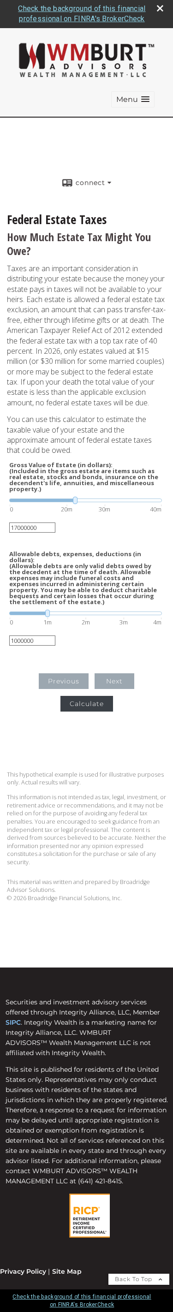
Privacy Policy (23, 1271)
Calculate (87, 704)
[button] (133, 99)
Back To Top (134, 1279)
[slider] (85, 500)
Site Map (67, 1271)
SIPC (13, 1022)
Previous (63, 681)
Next (114, 681)
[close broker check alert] (160, 8)
